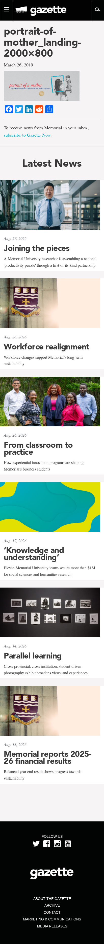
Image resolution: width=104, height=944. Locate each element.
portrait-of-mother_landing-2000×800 (42, 42)
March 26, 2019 (18, 65)
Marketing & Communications (52, 919)
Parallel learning (33, 655)
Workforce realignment (46, 346)
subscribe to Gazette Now (27, 135)
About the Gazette (52, 899)
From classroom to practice (38, 448)
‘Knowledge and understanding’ (34, 554)
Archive (52, 905)
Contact (52, 912)
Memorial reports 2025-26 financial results (47, 757)
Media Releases (52, 926)
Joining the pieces (36, 248)
